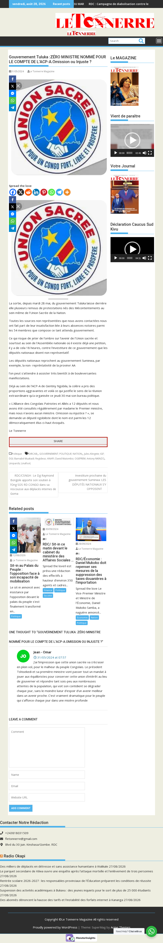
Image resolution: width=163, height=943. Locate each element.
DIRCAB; (33, 453)
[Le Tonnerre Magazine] (81, 34)
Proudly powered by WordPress (55, 927)
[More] (67, 192)
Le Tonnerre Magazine (41, 71)
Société (48, 595)
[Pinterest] (43, 192)
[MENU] (159, 41)
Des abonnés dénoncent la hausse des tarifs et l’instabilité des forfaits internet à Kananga (61, 900)
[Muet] (145, 153)
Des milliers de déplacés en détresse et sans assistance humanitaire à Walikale (54, 866)
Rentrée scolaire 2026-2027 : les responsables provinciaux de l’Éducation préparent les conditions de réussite (75, 881)
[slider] (129, 153)
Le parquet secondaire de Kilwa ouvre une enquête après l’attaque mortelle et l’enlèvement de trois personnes (76, 871)
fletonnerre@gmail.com (21, 839)
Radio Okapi (14, 856)
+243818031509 (16, 833)
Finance (48, 590)
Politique (17, 453)
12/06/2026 (18, 555)
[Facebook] (12, 192)
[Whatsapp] (51, 192)
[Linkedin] (36, 192)
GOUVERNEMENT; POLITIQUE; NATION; (60, 453)
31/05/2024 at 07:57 (51, 657)
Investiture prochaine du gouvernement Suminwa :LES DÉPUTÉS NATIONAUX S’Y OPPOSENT (87, 482)
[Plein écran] (150, 153)
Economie (82, 617)
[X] (20, 192)
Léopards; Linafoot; (20, 463)
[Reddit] (28, 192)
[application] (132, 140)
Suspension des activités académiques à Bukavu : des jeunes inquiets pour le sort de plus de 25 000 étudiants (75, 890)
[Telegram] (59, 192)
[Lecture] (116, 153)
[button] (132, 140)
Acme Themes (120, 927)
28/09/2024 (84, 543)
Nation (94, 617)
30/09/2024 (51, 529)
